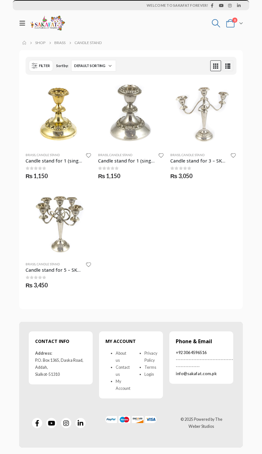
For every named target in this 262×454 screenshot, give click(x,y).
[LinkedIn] (239, 5)
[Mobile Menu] (24, 23)
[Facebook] (212, 5)
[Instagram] (230, 5)
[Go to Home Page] (24, 42)
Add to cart (81, 91)
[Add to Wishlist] (88, 155)
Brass (30, 155)
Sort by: (62, 66)
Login (149, 374)
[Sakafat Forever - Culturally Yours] (47, 23)
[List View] (227, 65)
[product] (58, 114)
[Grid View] (215, 65)
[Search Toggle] (216, 23)
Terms (150, 367)
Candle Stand (48, 155)
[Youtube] (221, 5)
